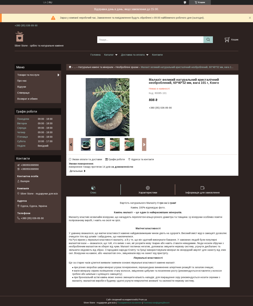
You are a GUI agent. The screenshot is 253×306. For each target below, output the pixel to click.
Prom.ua (143, 299)
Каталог (109, 54)
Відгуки (21, 86)
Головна (95, 54)
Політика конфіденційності (156, 303)
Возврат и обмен (27, 98)
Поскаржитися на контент (129, 303)
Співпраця (23, 92)
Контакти (157, 54)
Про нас (22, 80)
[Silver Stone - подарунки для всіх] (54, 36)
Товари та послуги (28, 74)
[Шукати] (208, 39)
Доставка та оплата (133, 54)
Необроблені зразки (127, 67)
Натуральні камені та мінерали (95, 67)
